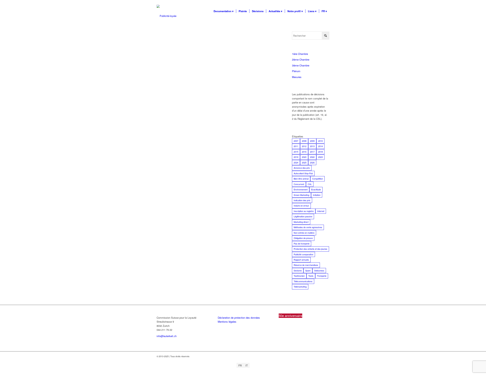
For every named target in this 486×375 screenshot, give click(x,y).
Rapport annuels (301, 259)
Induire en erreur (301, 205)
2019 (296, 156)
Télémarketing (300, 286)
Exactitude (316, 189)
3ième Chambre (300, 65)
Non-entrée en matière (304, 232)
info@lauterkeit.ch (167, 336)
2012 (304, 146)
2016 (304, 151)
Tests (310, 275)
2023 (320, 156)
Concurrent (299, 184)
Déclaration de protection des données (239, 317)
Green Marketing (301, 194)
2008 (304, 140)
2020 (304, 156)
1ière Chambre (300, 54)
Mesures (296, 77)
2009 (312, 140)
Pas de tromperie (301, 243)
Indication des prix (302, 200)
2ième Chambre (300, 59)
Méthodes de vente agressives (308, 227)
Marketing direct (301, 221)
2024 (296, 162)
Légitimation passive (303, 216)
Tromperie (321, 275)
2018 (320, 151)
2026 (312, 162)
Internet (320, 211)
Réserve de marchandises (306, 264)
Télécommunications (303, 281)
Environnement (301, 189)
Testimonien (299, 275)
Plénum (296, 71)
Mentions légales (227, 321)
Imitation (316, 194)
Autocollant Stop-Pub (303, 173)
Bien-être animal (301, 178)
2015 (296, 151)
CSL (310, 184)
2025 (304, 162)
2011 (296, 146)
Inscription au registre (304, 211)
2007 (296, 140)
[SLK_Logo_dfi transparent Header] (166, 16)
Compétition (317, 178)
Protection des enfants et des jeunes (310, 248)
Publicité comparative (303, 254)
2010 (320, 140)
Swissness (319, 270)
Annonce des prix (302, 167)
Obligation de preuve (303, 237)
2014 (320, 146)
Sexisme (298, 270)
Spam (308, 270)
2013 (312, 146)
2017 (312, 151)
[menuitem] (223, 11)
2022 (312, 156)
